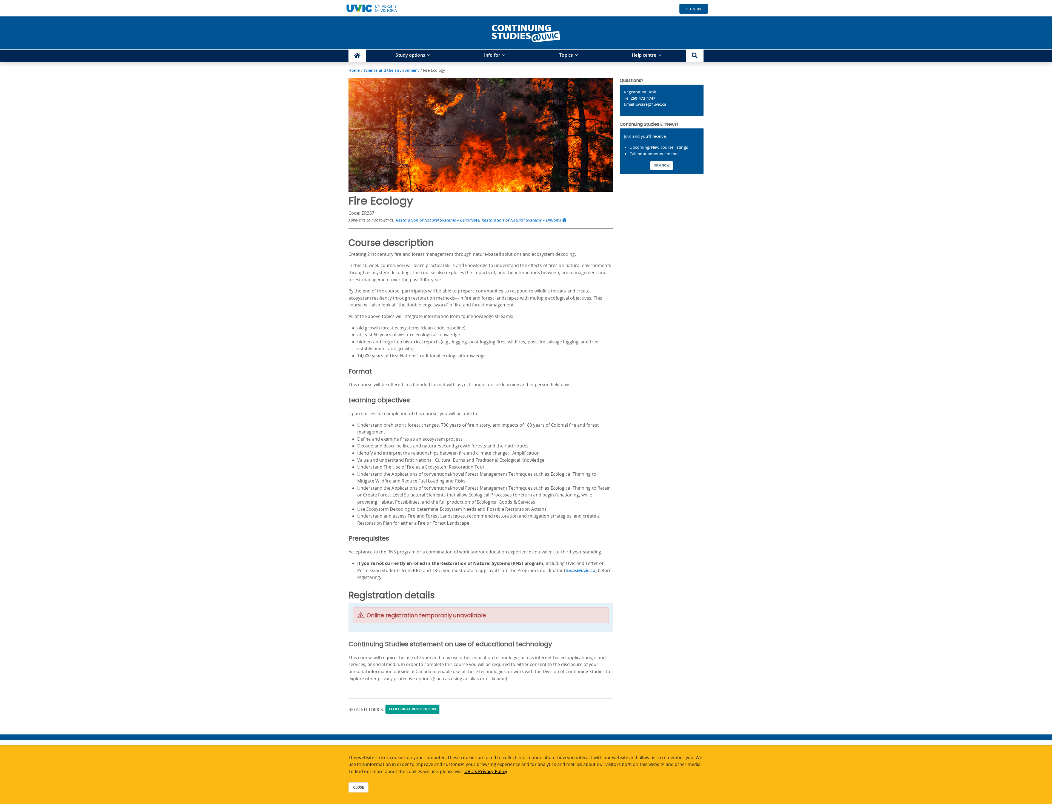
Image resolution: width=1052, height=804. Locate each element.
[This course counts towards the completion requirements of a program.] (564, 220)
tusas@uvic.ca (580, 570)
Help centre (644, 55)
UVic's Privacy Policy (485, 771)
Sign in (693, 8)
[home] (526, 32)
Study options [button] (410, 55)
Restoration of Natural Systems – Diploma (521, 220)
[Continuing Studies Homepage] (357, 56)
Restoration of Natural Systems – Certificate (437, 220)
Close (358, 787)
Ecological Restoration (412, 709)
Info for (492, 55)
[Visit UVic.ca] (371, 8)
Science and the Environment (391, 70)
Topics (566, 55)
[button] (695, 56)
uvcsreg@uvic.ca (650, 104)
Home (354, 70)
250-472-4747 (643, 98)
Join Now (662, 165)
